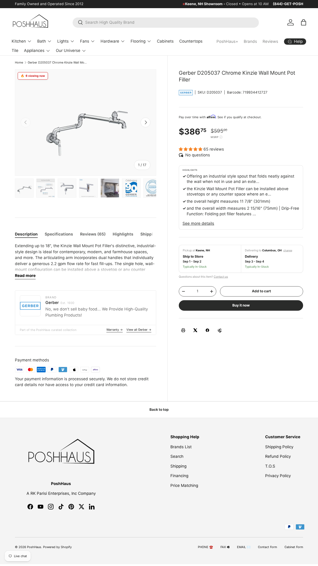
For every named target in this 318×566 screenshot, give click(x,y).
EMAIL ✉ (243, 547)
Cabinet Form (293, 547)
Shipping (178, 466)
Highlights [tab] (123, 234)
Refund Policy (278, 456)
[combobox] (166, 22)
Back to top (159, 410)
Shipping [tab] (149, 234)
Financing (179, 475)
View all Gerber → (138, 329)
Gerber (59, 302)
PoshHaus (34, 547)
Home (19, 62)
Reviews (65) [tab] (93, 234)
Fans (84, 41)
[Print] (183, 330)
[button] (303, 22)
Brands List (181, 446)
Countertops (191, 41)
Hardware (110, 41)
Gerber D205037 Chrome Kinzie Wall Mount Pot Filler (57, 62)
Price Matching (184, 485)
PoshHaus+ (227, 41)
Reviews (270, 41)
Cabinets (165, 41)
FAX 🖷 (225, 547)
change (287, 250)
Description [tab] (26, 234)
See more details (198, 223)
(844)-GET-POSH (288, 4)
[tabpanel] (85, 261)
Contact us (221, 276)
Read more (25, 275)
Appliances (34, 50)
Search (176, 456)
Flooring (138, 41)
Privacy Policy (278, 475)
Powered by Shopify (57, 547)
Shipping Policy (279, 446)
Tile (15, 50)
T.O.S (270, 466)
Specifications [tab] (59, 234)
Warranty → (114, 329)
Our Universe (68, 50)
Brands (250, 41)
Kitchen (19, 41)
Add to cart (261, 291)
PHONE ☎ (205, 547)
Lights (63, 41)
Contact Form (267, 547)
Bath (41, 41)
